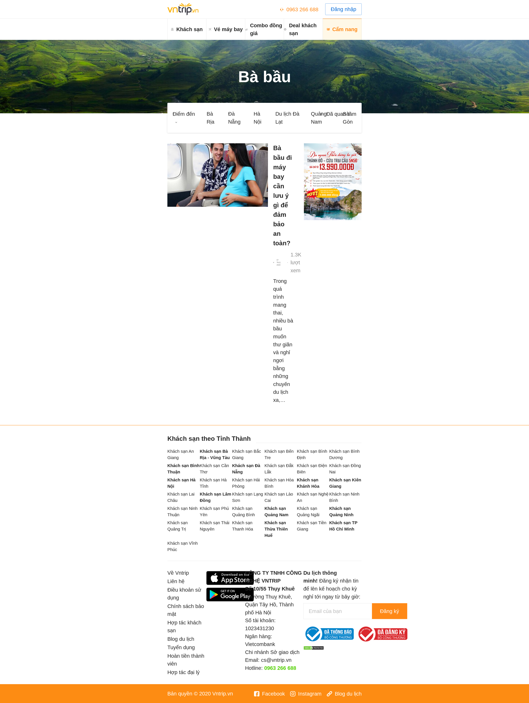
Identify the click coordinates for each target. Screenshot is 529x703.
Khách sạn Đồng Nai (345, 468)
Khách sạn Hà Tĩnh (213, 483)
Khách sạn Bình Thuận (183, 468)
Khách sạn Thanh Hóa (242, 525)
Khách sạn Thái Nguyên (214, 525)
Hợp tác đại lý (183, 672)
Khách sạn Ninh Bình (344, 497)
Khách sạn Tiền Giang (311, 525)
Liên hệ (175, 581)
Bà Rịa (210, 118)
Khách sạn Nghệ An (312, 497)
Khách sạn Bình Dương (344, 454)
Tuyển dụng (181, 647)
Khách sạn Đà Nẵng (246, 468)
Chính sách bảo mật (185, 610)
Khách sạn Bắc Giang (246, 454)
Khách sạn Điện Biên (312, 468)
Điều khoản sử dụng (184, 594)
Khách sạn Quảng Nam (276, 511)
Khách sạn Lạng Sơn (247, 497)
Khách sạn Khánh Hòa (308, 483)
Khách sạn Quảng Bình (243, 511)
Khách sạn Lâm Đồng (215, 497)
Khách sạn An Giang (180, 454)
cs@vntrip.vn (276, 660)
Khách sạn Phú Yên (214, 511)
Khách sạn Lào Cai (278, 497)
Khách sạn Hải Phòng (246, 483)
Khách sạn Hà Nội (181, 483)
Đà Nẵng (234, 118)
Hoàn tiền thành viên (185, 660)
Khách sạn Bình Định (312, 454)
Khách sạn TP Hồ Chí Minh (343, 525)
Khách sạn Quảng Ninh (341, 511)
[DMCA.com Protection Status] (313, 647)
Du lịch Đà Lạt (287, 118)
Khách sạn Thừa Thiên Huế (276, 529)
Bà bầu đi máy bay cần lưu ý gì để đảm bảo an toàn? (282, 195)
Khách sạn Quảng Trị (177, 525)
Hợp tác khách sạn (184, 626)
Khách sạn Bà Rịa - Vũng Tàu (215, 454)
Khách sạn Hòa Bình (279, 483)
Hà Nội (257, 118)
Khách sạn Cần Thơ (214, 468)
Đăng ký (389, 611)
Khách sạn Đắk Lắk (279, 468)
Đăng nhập (343, 9)
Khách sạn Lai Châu (181, 497)
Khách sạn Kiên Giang (345, 483)
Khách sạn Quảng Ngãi (308, 511)
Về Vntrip (178, 573)
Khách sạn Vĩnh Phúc (182, 546)
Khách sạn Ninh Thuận (182, 511)
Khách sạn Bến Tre (279, 454)
